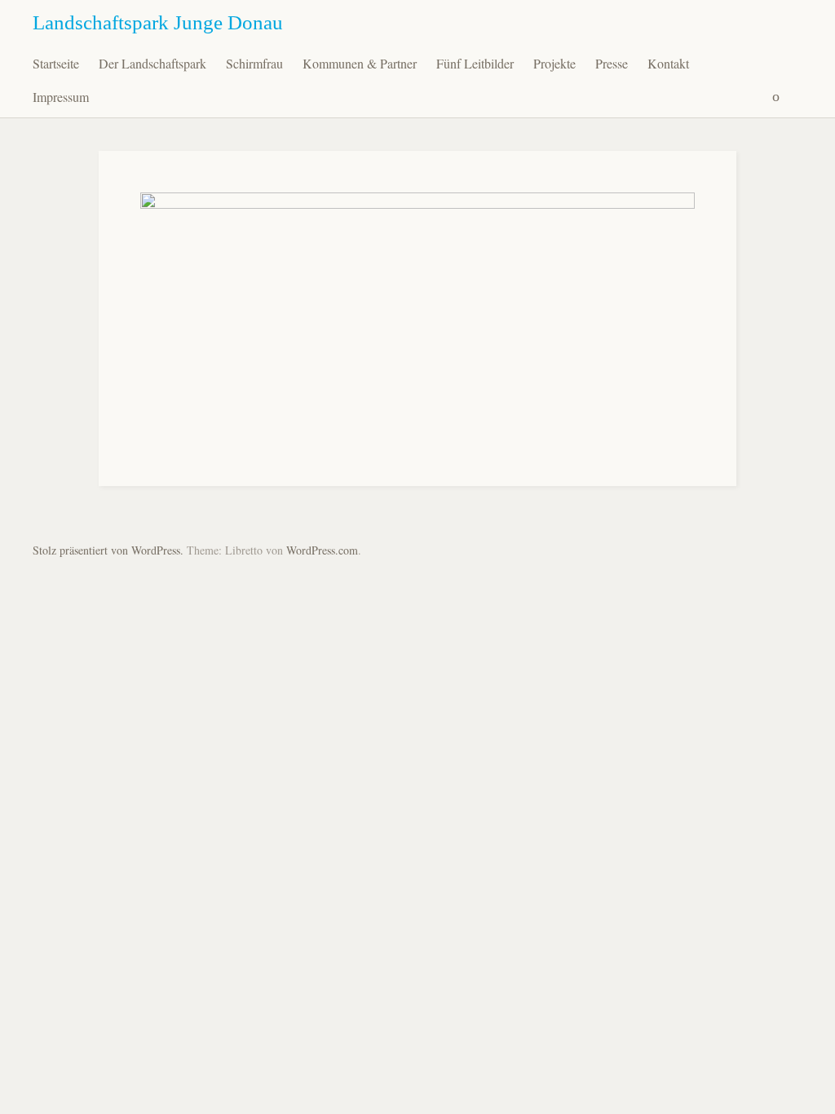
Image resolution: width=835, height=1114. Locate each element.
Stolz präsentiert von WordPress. (108, 550)
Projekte (554, 63)
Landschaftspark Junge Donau (158, 22)
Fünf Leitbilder (475, 63)
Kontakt (668, 63)
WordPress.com (322, 550)
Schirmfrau (254, 63)
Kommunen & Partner (360, 63)
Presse (611, 63)
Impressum (61, 96)
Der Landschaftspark (152, 63)
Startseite (56, 63)
